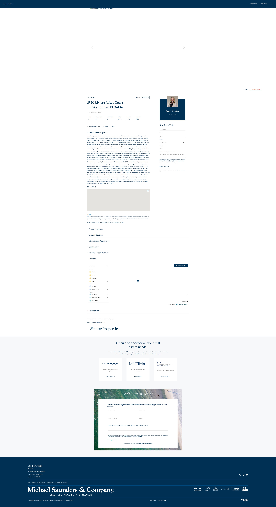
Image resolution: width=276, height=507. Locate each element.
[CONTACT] (256, 90)
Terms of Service (148, 443)
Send (112, 440)
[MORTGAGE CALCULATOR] (94, 126)
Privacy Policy (176, 162)
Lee (98, 222)
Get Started (110, 376)
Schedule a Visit (166, 125)
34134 (109, 222)
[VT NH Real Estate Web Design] (244, 500)
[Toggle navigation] (270, 3)
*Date (161, 140)
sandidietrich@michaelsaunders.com (36, 471)
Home (88, 222)
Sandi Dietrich (8, 4)
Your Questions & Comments (167, 152)
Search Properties (32, 482)
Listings (93, 222)
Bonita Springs (103, 222)
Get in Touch (253, 3)
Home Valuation (50, 482)
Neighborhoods (41, 482)
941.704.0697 (263, 3)
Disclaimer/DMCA (162, 500)
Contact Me (172, 117)
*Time (161, 146)
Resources (57, 482)
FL (96, 222)
